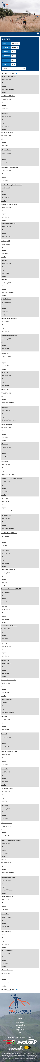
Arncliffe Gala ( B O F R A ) (9, 533)
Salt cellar (4, 606)
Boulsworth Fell (6, 515)
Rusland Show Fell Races (9, 318)
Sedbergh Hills (5, 241)
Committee (20, 1023)
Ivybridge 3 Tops (6, 299)
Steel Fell (4, 643)
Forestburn (4, 461)
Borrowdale (4, 805)
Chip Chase (4, 498)
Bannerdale (4, 113)
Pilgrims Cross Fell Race (8, 76)
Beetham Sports (6, 931)
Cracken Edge (5, 660)
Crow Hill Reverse (6, 699)
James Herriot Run (7, 896)
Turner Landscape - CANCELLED (11, 589)
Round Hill (4, 769)
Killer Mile (4, 444)
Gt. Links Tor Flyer (7, 132)
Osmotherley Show (7, 788)
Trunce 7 (4, 734)
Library (20, 1032)
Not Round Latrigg (7, 424)
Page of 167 (10, 73)
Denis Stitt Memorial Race (9, 335)
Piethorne (4, 279)
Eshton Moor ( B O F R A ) (9, 625)
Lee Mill (3, 859)
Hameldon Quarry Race (8, 877)
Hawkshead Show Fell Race (9, 167)
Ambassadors (20, 1025)
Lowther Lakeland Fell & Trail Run (11, 478)
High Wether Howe (7, 950)
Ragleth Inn (4, 407)
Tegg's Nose (5, 550)
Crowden (4, 260)
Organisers (20, 1030)
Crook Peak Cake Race (8, 96)
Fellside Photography (20, 1058)
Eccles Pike (4, 372)
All (12, 51)
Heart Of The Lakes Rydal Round (11, 840)
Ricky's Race (5, 353)
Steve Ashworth (29, 1058)
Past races (14, 43)
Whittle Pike (5, 389)
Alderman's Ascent (7, 970)
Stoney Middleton (6, 823)
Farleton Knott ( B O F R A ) (9, 751)
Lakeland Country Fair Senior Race (11, 185)
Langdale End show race (8, 223)
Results (3, 92)
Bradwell (4, 716)
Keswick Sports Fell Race (9, 204)
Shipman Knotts (6, 150)
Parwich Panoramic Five (8, 680)
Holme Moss (5, 914)
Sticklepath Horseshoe (8, 569)
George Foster (4, 1056)
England (13, 47)
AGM (20, 1027)
